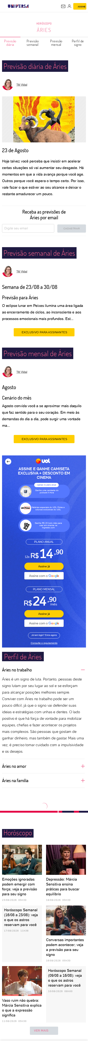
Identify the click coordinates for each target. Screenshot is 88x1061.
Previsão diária (10, 43)
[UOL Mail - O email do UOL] (63, 6)
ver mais (41, 1030)
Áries (44, 30)
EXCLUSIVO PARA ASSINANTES (44, 332)
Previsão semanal (33, 43)
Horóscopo (44, 23)
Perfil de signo (78, 43)
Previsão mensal (56, 43)
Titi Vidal (21, 84)
